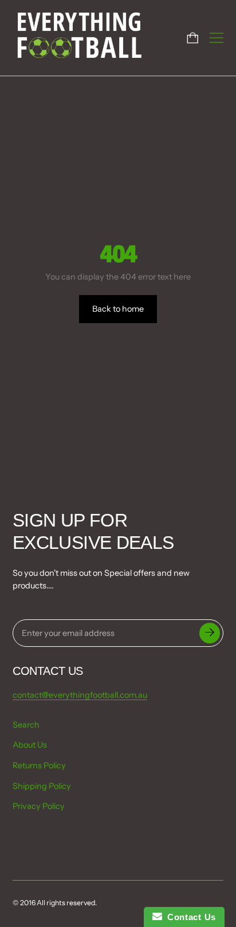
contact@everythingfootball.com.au (80, 695)
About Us (30, 745)
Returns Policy (39, 765)
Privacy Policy (39, 806)
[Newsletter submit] (209, 633)
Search (26, 725)
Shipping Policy (42, 786)
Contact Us (189, 917)
